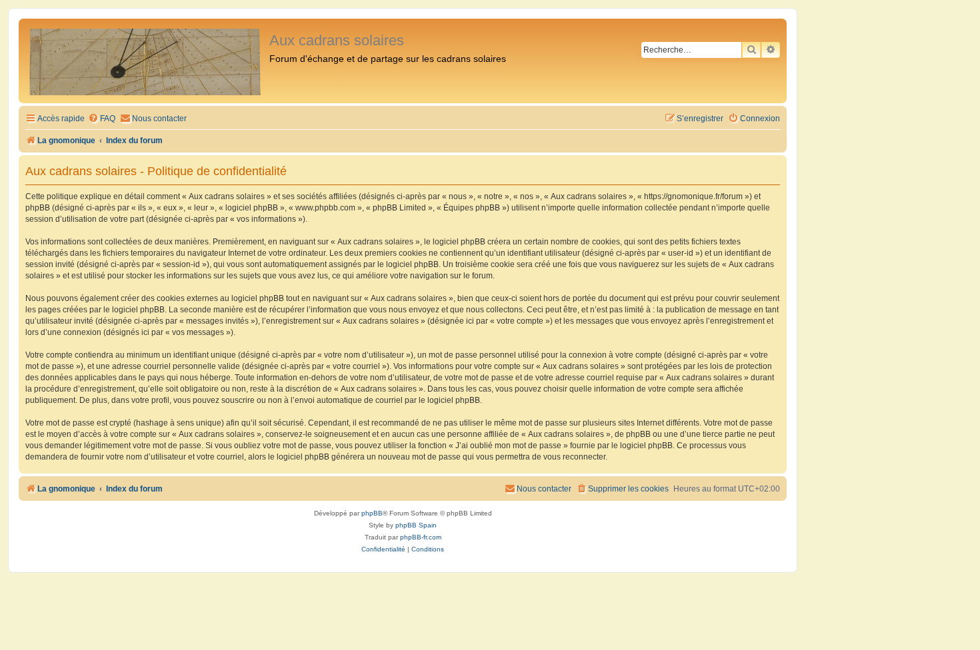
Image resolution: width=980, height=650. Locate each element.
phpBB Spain (416, 525)
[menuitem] (101, 119)
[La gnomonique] (145, 61)
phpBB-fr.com (420, 537)
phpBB (372, 513)
